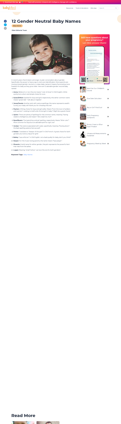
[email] (5, 28)
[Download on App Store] (20, 2)
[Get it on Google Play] (22, 2)
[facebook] (5, 21)
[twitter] (5, 24)
